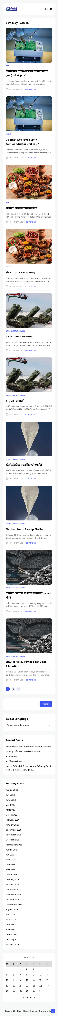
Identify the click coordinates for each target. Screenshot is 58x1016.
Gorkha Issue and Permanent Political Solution (28, 746)
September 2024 (14, 904)
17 (40, 980)
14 (21, 980)
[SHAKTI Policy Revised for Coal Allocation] (29, 635)
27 (14, 991)
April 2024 (10, 929)
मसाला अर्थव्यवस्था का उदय (21, 208)
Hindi (8, 66)
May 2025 (10, 864)
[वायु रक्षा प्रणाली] (29, 374)
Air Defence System (19, 336)
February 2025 (12, 879)
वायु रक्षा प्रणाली (15, 401)
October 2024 (12, 899)
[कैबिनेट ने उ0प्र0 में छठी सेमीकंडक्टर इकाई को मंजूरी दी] (29, 45)
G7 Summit (11, 756)
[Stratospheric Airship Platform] (29, 503)
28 (21, 991)
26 (7, 991)
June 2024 (11, 919)
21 (20, 985)
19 (7, 985)
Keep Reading (30, 89)
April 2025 (10, 869)
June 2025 (11, 859)
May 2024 (10, 924)
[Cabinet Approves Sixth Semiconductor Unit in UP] (29, 113)
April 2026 (10, 809)
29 (27, 991)
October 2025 (12, 839)
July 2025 (10, 854)
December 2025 (13, 830)
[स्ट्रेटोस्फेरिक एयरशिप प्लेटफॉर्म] (29, 439)
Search (46, 704)
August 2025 (12, 849)
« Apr (25, 997)
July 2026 (10, 795)
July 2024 (10, 914)
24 (40, 985)
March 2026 (11, 814)
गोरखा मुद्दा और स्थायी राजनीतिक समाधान (23, 751)
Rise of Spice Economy (20, 272)
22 (27, 985)
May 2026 (10, 805)
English (9, 134)
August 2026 (12, 790)
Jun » (32, 997)
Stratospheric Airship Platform (26, 529)
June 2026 (11, 800)
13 (13, 980)
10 (40, 974)
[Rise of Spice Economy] (29, 246)
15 (27, 980)
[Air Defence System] (29, 310)
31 (40, 991)
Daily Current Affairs (15, 331)
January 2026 (12, 824)
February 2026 (13, 819)
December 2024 (14, 889)
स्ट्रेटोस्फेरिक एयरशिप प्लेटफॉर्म (24, 465)
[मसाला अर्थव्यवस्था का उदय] (29, 182)
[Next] (18, 689)
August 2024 (12, 909)
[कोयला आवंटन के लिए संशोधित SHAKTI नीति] (29, 567)
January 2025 (12, 884)
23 (34, 985)
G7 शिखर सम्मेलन (14, 761)
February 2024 (13, 939)
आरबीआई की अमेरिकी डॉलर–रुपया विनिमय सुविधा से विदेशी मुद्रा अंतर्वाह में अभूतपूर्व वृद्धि (28, 768)
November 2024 (13, 894)
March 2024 (11, 934)
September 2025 (14, 844)
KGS (10, 89)
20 (14, 985)
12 (7, 980)
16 (34, 980)
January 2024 (12, 944)
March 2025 (11, 874)
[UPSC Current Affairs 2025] (11, 9)
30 (34, 991)
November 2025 (13, 834)
